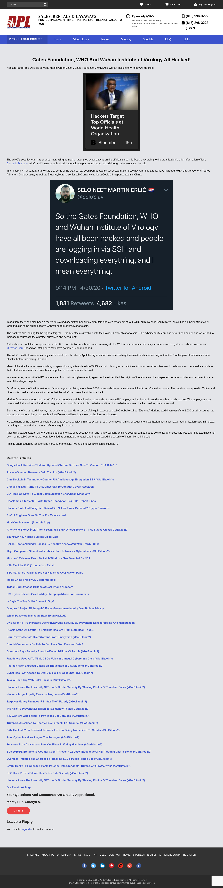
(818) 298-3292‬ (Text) (197, 25)
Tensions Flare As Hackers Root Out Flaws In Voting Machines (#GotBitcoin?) (54, 744)
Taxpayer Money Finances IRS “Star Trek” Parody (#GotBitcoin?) (47, 701)
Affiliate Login (170, 854)
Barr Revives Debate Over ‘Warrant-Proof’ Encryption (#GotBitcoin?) (49, 637)
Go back (18, 811)
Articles (104, 39)
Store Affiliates (145, 854)
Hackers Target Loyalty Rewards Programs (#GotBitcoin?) (42, 694)
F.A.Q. (168, 39)
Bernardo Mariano (17, 163)
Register (189, 854)
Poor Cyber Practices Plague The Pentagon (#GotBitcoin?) (43, 737)
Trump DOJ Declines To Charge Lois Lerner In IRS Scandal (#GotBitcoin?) (52, 723)
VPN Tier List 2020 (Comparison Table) (30, 565)
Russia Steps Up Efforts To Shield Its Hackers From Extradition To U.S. (50, 630)
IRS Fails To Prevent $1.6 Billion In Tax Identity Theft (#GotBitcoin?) (48, 708)
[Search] (45, 5)
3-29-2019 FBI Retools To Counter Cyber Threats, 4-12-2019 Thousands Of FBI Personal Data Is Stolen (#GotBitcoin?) (79, 751)
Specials (148, 39)
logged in (27, 829)
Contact (115, 854)
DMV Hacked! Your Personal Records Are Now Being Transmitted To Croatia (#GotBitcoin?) (63, 730)
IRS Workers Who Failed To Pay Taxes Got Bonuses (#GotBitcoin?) (48, 716)
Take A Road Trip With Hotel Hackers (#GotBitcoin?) (39, 680)
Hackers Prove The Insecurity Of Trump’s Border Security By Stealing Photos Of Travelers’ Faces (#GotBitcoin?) (76, 687)
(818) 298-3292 (197, 16)
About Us (48, 854)
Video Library (81, 39)
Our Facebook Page (19, 787)
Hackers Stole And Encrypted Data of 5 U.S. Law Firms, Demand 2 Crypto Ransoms (58, 508)
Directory (126, 39)
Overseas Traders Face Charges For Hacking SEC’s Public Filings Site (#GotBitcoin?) (59, 758)
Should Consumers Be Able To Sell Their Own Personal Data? (45, 644)
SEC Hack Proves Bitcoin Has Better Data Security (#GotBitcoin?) (47, 773)
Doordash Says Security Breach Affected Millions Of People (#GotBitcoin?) (53, 651)
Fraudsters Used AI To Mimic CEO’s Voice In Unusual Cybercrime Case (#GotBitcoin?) (60, 658)
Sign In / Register (207, 4)
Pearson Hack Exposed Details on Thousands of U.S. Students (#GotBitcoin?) (55, 665)
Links (187, 39)
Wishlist (148, 4)
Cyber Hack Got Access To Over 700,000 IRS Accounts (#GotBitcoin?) (50, 673)
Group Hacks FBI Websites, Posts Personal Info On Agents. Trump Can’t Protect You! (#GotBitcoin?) (68, 766)
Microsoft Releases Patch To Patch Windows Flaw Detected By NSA (48, 558)
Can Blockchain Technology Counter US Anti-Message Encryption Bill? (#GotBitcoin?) (60, 479)
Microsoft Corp (15, 348)
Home (58, 39)
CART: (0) (175, 4)
